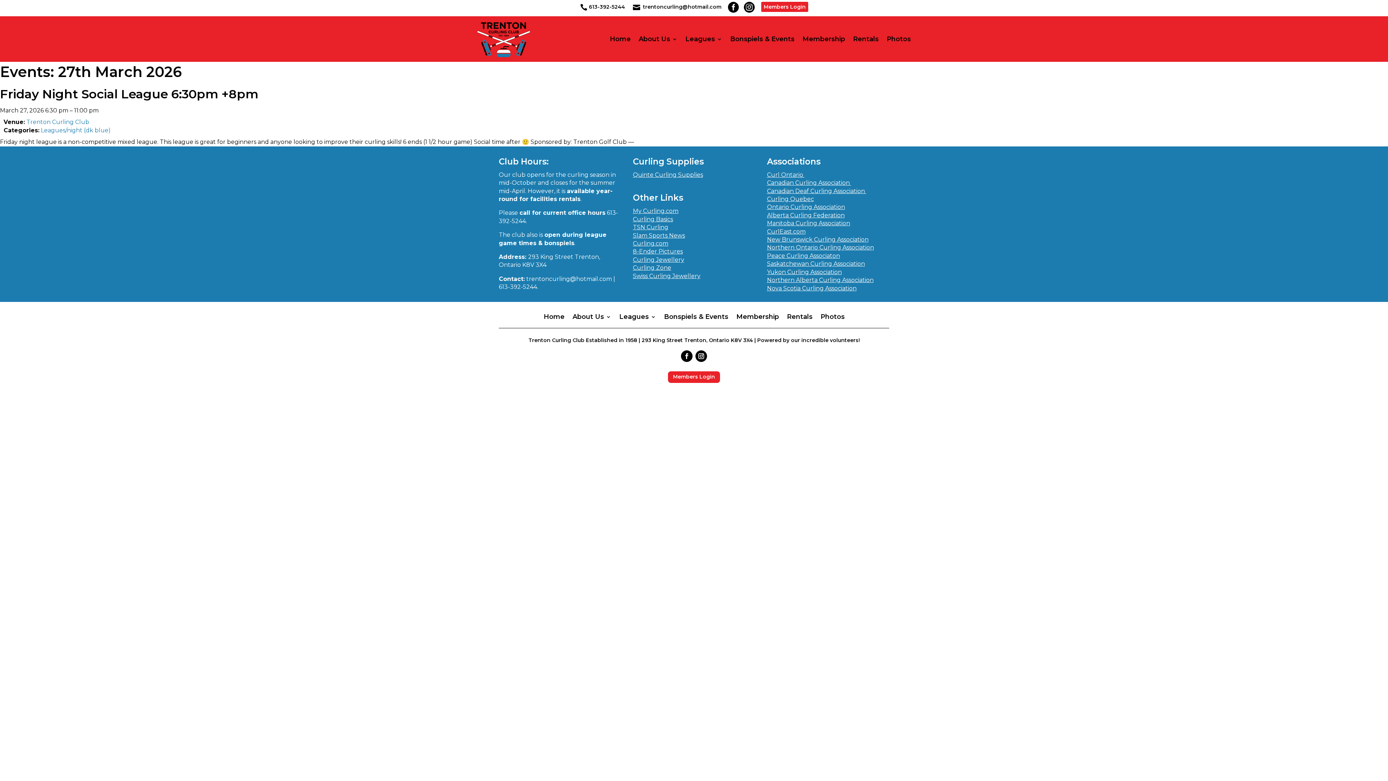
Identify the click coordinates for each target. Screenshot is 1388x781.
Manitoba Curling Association (808, 223)
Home (620, 39)
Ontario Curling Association (806, 207)
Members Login (785, 7)
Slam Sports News (659, 235)
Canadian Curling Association (809, 182)
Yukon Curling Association (804, 272)
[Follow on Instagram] (701, 356)
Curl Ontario (786, 174)
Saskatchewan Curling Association (816, 263)
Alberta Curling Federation (806, 215)
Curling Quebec (790, 199)
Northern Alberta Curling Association (820, 280)
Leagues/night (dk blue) (76, 130)
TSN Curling (650, 227)
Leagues (700, 39)
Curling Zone (652, 267)
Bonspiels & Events (762, 39)
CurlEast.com (786, 231)
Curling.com (650, 243)
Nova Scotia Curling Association (812, 288)
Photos (899, 39)
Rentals (866, 39)
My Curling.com (655, 211)
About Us (654, 39)
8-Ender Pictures (658, 251)
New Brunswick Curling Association (818, 239)
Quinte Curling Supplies (668, 174)
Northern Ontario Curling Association (820, 247)
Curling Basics (653, 219)
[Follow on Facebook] (687, 356)
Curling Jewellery (658, 259)
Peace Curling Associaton (803, 255)
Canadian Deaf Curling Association (816, 191)
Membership (823, 39)
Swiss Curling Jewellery (667, 276)
